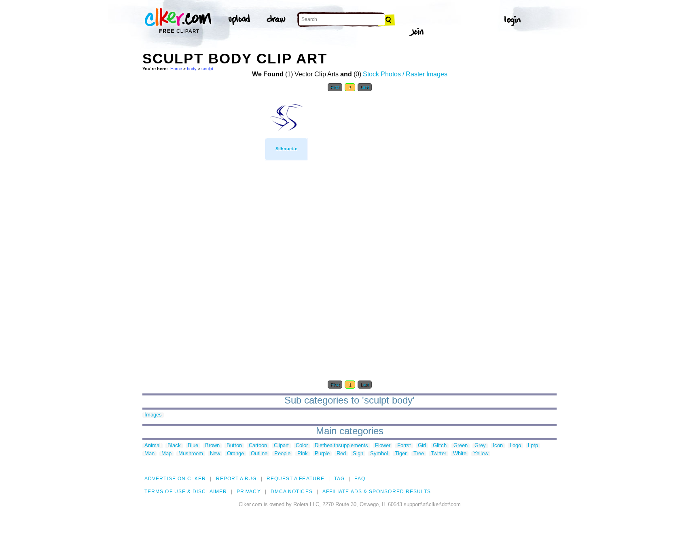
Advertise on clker (175, 478)
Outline (259, 453)
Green (460, 445)
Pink (302, 453)
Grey (480, 445)
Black (174, 445)
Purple (322, 453)
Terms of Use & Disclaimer (185, 491)
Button (234, 445)
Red (341, 453)
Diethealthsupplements (341, 445)
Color (302, 445)
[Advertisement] (203, 217)
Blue (193, 445)
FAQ (359, 478)
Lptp (533, 445)
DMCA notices (292, 491)
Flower (382, 445)
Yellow (480, 453)
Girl (422, 445)
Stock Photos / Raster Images (405, 74)
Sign (358, 453)
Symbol (379, 453)
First (334, 87)
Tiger (401, 453)
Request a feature (295, 478)
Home (176, 68)
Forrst (404, 445)
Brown (212, 445)
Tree (418, 453)
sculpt (207, 68)
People (282, 453)
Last (364, 87)
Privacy (249, 491)
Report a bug (236, 478)
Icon (498, 445)
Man (149, 453)
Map (166, 453)
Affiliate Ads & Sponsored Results (376, 491)
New (215, 453)
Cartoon (258, 445)
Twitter (438, 453)
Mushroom (190, 453)
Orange (235, 453)
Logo (515, 445)
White (459, 453)
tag (339, 478)
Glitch (440, 445)
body (192, 68)
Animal (152, 445)
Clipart (281, 445)
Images (153, 415)
